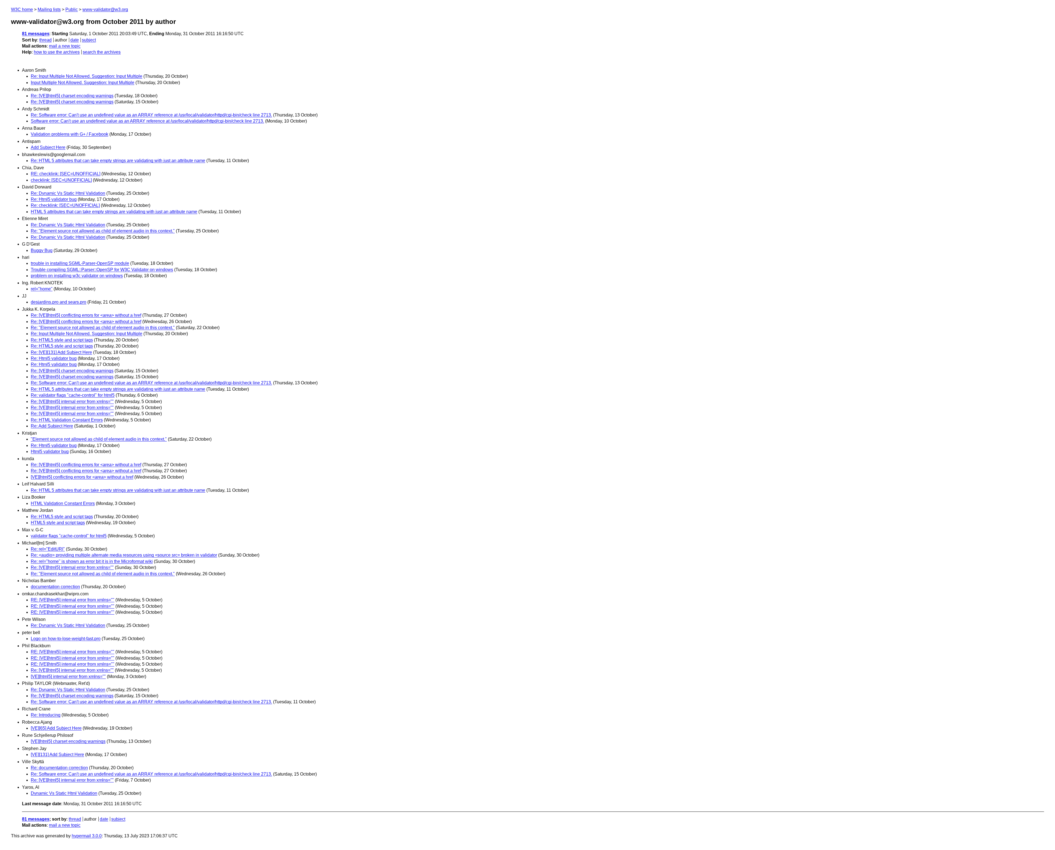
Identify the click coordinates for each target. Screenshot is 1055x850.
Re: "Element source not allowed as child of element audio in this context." (103, 231)
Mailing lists (49, 9)
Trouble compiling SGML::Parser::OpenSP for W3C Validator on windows (102, 269)
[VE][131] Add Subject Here (57, 754)
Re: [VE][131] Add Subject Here (61, 352)
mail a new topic (64, 46)
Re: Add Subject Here (52, 426)
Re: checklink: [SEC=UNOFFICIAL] (65, 205)
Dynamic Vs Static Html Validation (64, 793)
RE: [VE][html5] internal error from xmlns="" (72, 600)
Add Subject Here (48, 147)
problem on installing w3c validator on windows (77, 275)
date (74, 40)
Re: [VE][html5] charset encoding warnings (72, 95)
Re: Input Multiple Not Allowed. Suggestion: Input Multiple (86, 76)
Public (71, 9)
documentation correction (55, 586)
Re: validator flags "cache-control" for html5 (73, 395)
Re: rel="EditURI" (48, 549)
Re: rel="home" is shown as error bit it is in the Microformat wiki (92, 561)
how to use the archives (57, 52)
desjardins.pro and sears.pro (58, 302)
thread (45, 40)
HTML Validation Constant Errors (63, 503)
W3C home (22, 9)
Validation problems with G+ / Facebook (69, 134)
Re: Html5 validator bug (54, 199)
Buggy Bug (41, 250)
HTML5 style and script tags (58, 522)
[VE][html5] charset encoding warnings (68, 741)
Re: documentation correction (59, 767)
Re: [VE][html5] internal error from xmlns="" (72, 401)
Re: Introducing (45, 715)
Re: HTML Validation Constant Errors (67, 420)
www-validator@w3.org (105, 9)
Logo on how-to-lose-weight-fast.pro (66, 638)
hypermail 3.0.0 (87, 836)
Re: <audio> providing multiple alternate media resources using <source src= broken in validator (124, 555)
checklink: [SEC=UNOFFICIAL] (61, 180)
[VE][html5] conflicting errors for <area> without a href (82, 477)
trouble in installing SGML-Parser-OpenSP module (80, 263)
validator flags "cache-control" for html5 (69, 536)
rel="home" (41, 289)
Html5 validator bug (50, 451)
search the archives (102, 52)
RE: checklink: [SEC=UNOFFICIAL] (65, 173)
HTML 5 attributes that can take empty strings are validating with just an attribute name (114, 211)
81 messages (35, 33)
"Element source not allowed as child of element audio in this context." (99, 439)
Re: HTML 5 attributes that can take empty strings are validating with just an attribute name (118, 160)
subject (89, 40)
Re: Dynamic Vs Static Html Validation (68, 193)
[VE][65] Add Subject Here (56, 728)
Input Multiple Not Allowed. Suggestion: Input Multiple (82, 82)
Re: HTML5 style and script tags (62, 340)
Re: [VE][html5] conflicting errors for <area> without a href (86, 315)
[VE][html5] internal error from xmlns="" (68, 676)
